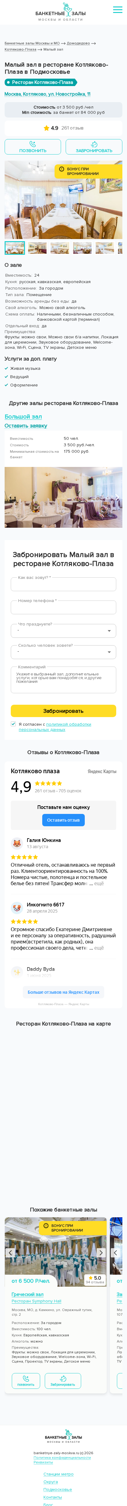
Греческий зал (27, 1294)
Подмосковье (57, 1489)
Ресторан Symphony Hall (36, 1301)
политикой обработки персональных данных (55, 727)
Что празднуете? (35, 624)
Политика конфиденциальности (62, 1457)
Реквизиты (43, 1462)
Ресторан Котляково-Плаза (42, 82)
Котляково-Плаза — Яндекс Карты (63, 1004)
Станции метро (58, 1474)
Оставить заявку (26, 425)
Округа (50, 1481)
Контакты (52, 1497)
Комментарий (32, 667)
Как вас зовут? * (34, 577)
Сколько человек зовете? (45, 645)
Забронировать (63, 711)
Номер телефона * (37, 600)
